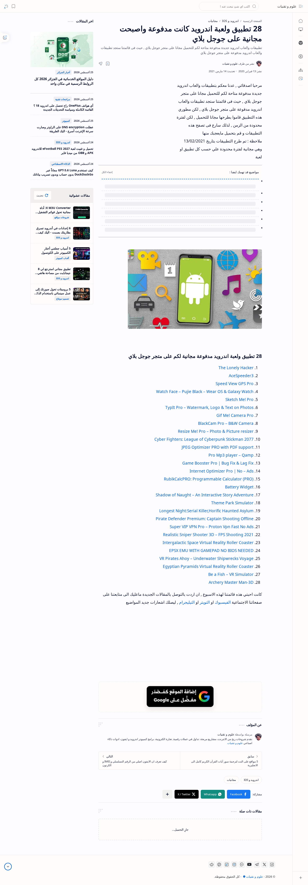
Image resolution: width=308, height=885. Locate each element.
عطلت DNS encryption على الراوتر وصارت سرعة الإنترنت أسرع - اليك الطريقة (65, 129)
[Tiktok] (227, 864)
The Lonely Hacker (236, 367)
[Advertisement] (137, 119)
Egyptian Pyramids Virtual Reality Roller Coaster (208, 566)
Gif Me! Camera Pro (235, 415)
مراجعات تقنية (62, 99)
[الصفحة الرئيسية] (300, 21)
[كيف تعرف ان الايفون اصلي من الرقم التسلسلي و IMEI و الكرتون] (139, 761)
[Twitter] (264, 864)
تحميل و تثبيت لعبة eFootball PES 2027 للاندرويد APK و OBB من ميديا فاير (62, 151)
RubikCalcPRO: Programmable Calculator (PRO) (209, 479)
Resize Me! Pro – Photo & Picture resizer (216, 431)
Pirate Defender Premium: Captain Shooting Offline (205, 518)
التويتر (205, 602)
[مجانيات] (231, 780)
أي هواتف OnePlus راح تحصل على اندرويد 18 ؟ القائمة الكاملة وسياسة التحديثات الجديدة (63, 108)
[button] (301, 6)
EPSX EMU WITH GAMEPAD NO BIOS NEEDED (211, 550)
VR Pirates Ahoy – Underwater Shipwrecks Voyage (206, 558)
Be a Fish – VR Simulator (231, 574)
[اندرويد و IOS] (251, 780)
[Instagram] (234, 864)
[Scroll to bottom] (8, 866)
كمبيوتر (66, 121)
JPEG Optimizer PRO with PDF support (218, 447)
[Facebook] (272, 864)
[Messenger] (242, 864)
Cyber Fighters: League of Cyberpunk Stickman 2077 (204, 439)
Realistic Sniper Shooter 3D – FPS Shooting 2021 (208, 534)
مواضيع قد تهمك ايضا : (244, 172)
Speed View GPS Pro (235, 383)
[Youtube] (249, 864)
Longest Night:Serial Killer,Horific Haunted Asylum (206, 511)
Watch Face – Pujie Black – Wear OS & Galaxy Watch (205, 391)
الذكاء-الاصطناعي (61, 164)
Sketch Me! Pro (239, 399)
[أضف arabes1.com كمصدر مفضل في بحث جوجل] (180, 696)
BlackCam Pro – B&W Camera (226, 423)
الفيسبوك (223, 602)
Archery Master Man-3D (231, 582)
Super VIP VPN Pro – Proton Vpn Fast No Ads (212, 526)
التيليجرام (187, 602)
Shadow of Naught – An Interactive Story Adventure (205, 495)
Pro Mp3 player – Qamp (231, 455)
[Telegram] (257, 864)
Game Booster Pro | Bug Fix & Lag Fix (218, 463)
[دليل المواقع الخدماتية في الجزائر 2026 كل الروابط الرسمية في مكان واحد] (61, 49)
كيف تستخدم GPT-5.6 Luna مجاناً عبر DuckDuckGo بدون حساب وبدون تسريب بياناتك (63, 172)
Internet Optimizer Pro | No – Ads (222, 471)
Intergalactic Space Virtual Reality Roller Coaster (208, 542)
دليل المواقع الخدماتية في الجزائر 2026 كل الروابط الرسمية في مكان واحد (63, 81)
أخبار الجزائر (63, 72)
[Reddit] (211, 864)
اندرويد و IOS (63, 142)
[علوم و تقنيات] (238, 63)
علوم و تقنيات (286, 6)
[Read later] (108, 63)
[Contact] (300, 78)
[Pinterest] (219, 864)
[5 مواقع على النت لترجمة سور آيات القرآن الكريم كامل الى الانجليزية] (221, 761)
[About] (300, 70)
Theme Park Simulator (232, 503)
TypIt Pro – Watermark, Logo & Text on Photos (209, 407)
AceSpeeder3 (241, 375)
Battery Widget (239, 487)
